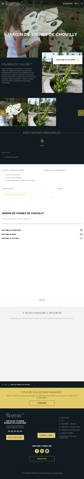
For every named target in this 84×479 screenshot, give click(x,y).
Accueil (4, 384)
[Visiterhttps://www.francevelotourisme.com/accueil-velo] (43, 469)
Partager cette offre (65, 60)
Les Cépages (69, 345)
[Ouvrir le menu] (2, 3)
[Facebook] (37, 451)
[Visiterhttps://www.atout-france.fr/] (40, 470)
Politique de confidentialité (70, 430)
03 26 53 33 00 (15, 431)
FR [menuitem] (76, 3)
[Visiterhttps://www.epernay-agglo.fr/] (43, 470)
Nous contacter (15, 437)
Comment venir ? (46, 435)
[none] (77, 3)
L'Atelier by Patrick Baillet (69, 371)
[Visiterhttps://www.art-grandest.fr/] (41, 470)
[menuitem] (76, 3)
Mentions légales (67, 433)
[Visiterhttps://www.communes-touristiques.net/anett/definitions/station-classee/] (42, 469)
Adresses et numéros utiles (70, 427)
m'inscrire (42, 403)
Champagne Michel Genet (28, 373)
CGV (63, 420)
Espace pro (42, 459)
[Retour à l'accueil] (15, 415)
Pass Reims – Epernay (68, 424)
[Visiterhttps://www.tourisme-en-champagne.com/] (42, 470)
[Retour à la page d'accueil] (14, 3)
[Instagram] (42, 451)
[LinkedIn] (47, 451)
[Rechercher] (81, 3)
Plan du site (65, 417)
